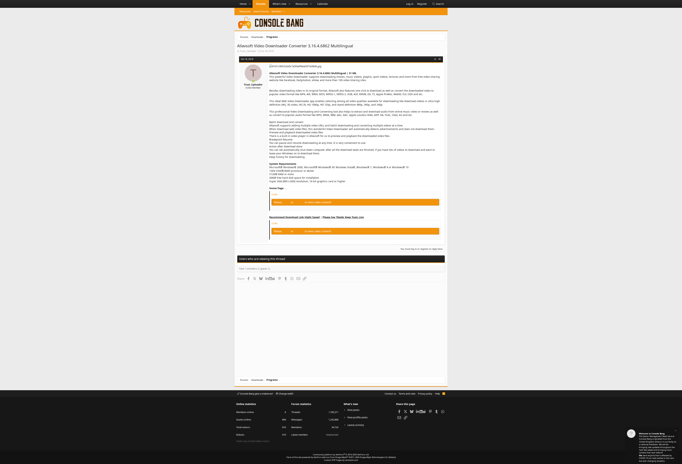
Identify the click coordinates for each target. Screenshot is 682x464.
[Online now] (253, 81)
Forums (261, 4)
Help (437, 393)
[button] (250, 4)
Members (277, 11)
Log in (287, 202)
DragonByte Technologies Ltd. (374, 457)
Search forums (261, 11)
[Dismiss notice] (675, 431)
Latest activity (355, 425)
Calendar (322, 4)
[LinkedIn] (267, 279)
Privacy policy (425, 393)
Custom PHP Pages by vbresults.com (341, 460)
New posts (245, 11)
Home (243, 4)
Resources (302, 4)
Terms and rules (407, 393)
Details (392, 457)
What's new (279, 4)
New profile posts (357, 417)
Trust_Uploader (248, 51)
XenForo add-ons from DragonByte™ (331, 457)
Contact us (390, 393)
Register (299, 202)
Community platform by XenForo (341, 454)
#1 (440, 59)
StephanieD (332, 434)
